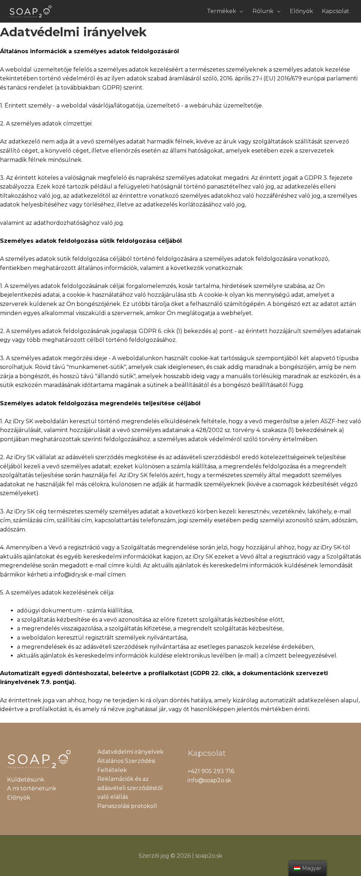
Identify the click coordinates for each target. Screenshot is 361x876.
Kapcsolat (335, 11)
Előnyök (301, 11)
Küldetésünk (25, 779)
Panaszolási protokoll (127, 806)
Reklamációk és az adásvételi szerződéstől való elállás (130, 788)
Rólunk (263, 11)
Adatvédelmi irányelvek (130, 751)
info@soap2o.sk (209, 780)
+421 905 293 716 (211, 771)
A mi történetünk (31, 788)
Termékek (221, 11)
